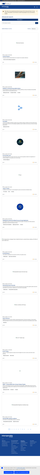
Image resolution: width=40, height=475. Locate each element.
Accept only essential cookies (21, 472)
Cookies (22, 446)
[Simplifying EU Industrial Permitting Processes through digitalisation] (20, 213)
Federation (12, 449)
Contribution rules (13, 448)
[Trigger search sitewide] (36, 23)
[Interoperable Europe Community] (20, 278)
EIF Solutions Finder (5, 444)
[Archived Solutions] (20, 48)
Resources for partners (24, 445)
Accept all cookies (9, 472)
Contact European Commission (23, 448)
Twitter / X (31, 444)
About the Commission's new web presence (24, 443)
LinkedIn (31, 445)
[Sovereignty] (20, 114)
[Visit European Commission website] (6, 3)
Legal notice (13, 450)
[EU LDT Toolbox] (20, 344)
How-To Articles (13, 445)
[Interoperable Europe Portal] (5, 7)
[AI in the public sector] (20, 148)
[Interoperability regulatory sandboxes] (20, 410)
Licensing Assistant (4, 443)
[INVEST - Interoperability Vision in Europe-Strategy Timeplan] (20, 377)
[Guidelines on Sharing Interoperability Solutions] (20, 81)
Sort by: (29, 28)
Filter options (19, 19)
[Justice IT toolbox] (20, 180)
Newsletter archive (32, 443)
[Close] (37, 11)
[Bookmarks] (37, 7)
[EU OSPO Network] (20, 245)
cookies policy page (21, 467)
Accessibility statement (14, 453)
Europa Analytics (23, 450)
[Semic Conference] (20, 311)
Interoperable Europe (5, 445)
